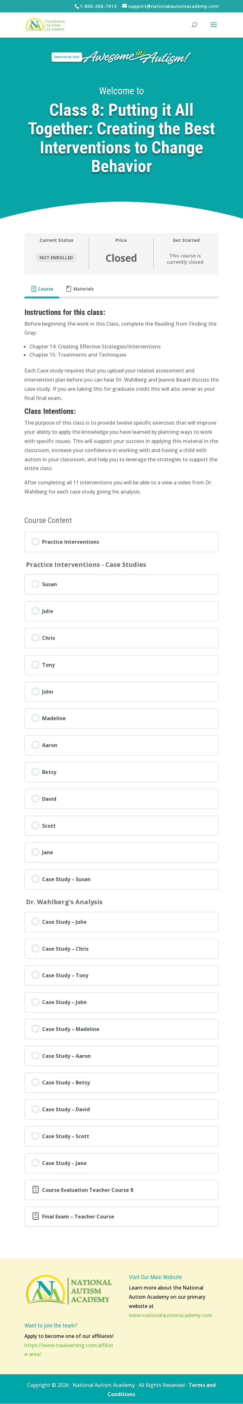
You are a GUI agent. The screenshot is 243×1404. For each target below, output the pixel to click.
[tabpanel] (121, 402)
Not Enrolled (56, 257)
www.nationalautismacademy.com (170, 1315)
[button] (214, 29)
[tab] (42, 289)
